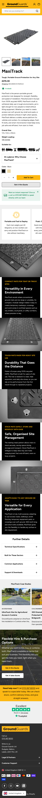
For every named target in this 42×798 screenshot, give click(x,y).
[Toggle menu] (3, 4)
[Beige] (9, 171)
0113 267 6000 (28, 688)
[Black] (3, 171)
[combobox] (21, 11)
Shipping (5, 84)
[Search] (37, 11)
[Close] (38, 192)
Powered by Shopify (27, 794)
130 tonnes (6, 140)
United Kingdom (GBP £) (14, 770)
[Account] (34, 4)
